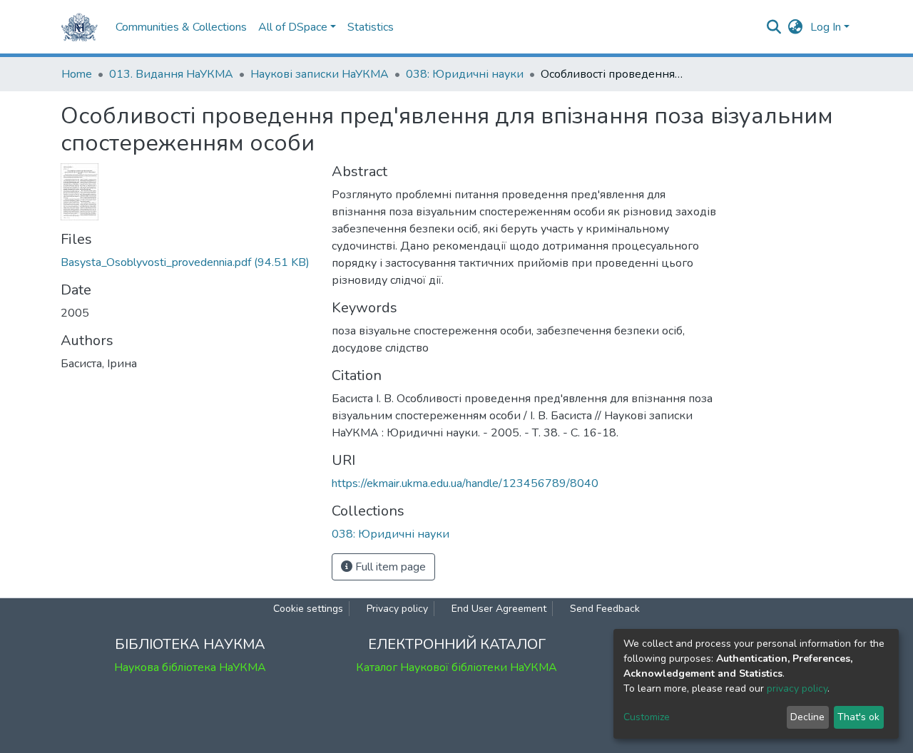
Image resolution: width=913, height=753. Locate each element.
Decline (807, 717)
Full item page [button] (389, 567)
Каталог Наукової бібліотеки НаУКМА (456, 667)
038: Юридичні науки (465, 74)
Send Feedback (605, 608)
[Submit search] (774, 27)
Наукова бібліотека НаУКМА (190, 667)
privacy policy (797, 688)
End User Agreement (499, 608)
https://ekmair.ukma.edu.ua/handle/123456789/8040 (465, 483)
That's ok (858, 717)
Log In (825, 27)
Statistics (370, 27)
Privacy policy (397, 608)
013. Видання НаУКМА (171, 74)
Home (76, 74)
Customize (646, 717)
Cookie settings (308, 608)
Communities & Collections (181, 27)
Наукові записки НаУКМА (319, 74)
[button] (795, 27)
